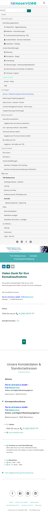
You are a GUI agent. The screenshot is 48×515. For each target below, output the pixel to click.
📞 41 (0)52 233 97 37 (25, 314)
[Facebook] (26, 242)
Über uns (38, 505)
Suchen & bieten (27, 505)
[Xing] (17, 242)
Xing (8, 266)
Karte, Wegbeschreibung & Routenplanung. (19, 473)
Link (17, 321)
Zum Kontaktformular (16, 432)
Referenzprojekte (13, 505)
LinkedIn (4, 266)
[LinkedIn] (22, 242)
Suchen (44, 3)
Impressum (11, 510)
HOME (11, 502)
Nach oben (24, 341)
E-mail (13, 266)
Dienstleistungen (21, 502)
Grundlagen (34, 502)
